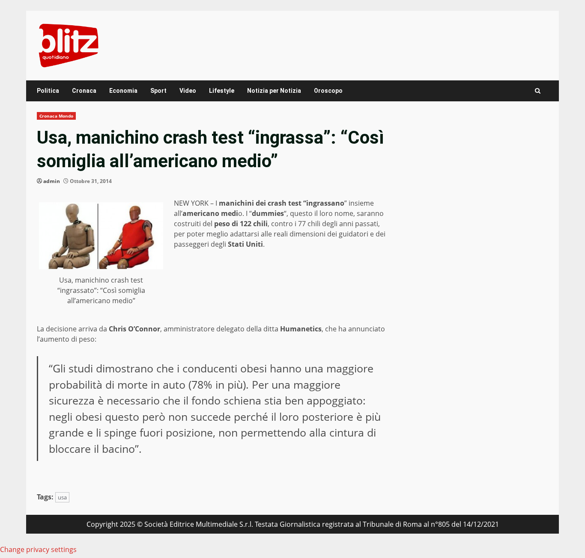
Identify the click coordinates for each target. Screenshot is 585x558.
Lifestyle (221, 90)
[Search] (537, 91)
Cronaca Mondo (56, 116)
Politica (48, 90)
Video (187, 90)
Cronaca (84, 90)
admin (51, 181)
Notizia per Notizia (274, 90)
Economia (123, 90)
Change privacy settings (38, 549)
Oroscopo (328, 90)
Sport (158, 90)
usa (62, 497)
